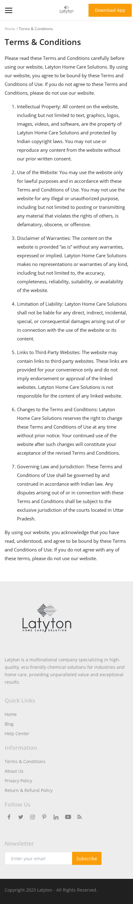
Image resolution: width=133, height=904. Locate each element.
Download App (110, 10)
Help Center (17, 733)
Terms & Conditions (25, 761)
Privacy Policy (18, 781)
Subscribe (86, 858)
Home (10, 28)
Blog (9, 724)
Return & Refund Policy (29, 790)
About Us (14, 771)
